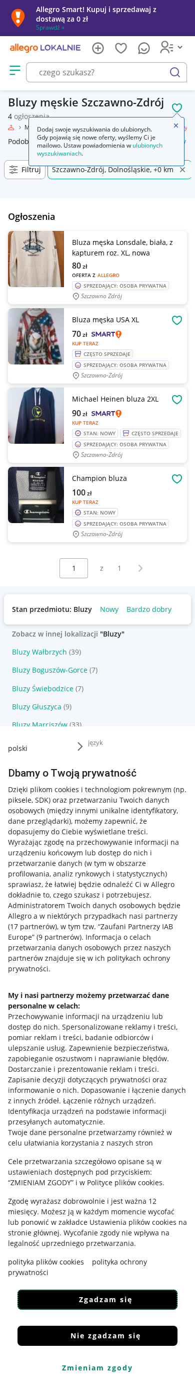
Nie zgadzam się (105, 1335)
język (95, 742)
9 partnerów (59, 937)
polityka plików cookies (46, 1262)
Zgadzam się (105, 1299)
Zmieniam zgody (97, 1367)
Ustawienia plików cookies (133, 1222)
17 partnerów (32, 926)
